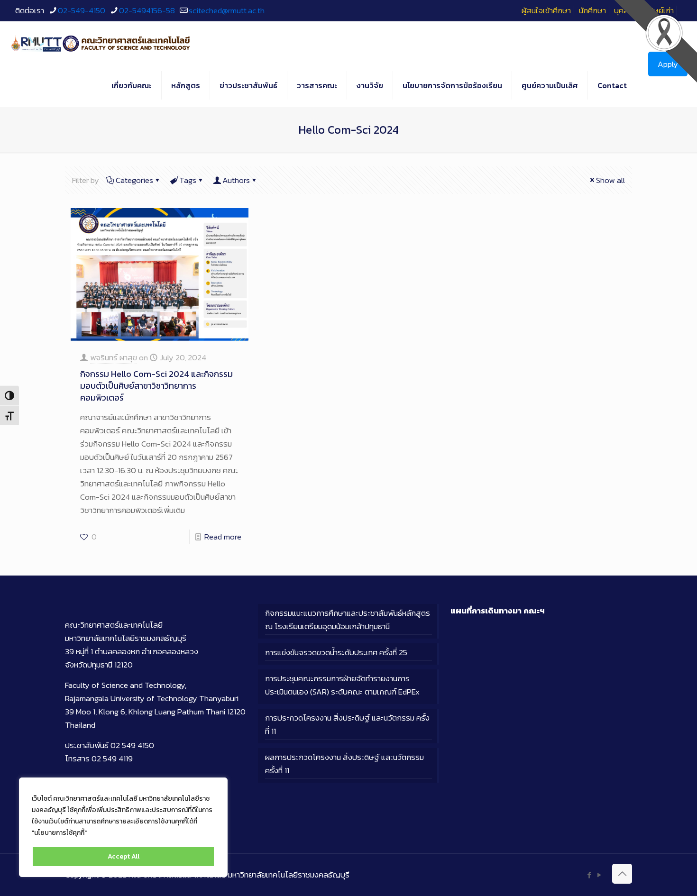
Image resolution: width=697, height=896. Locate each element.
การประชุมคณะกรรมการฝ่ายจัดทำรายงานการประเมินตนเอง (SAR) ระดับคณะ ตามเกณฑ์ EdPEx (342, 685)
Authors (236, 180)
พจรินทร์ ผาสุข (113, 357)
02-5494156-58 (147, 10)
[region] (123, 827)
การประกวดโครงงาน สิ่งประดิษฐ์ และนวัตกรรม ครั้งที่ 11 (347, 724)
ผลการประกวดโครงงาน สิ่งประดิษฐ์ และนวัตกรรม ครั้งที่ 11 (344, 764)
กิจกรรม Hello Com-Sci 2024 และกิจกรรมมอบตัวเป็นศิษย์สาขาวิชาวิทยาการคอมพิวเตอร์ (156, 385)
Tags (187, 180)
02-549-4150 (81, 10)
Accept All (123, 856)
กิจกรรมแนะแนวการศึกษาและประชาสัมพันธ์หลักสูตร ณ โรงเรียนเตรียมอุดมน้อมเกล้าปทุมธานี (347, 619)
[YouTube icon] (599, 874)
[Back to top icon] (622, 874)
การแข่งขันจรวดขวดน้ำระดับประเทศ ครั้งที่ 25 (336, 652)
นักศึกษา (592, 10)
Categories (134, 180)
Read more (222, 536)
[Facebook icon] (589, 874)
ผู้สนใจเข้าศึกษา (546, 10)
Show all (610, 180)
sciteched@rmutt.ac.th (227, 10)
